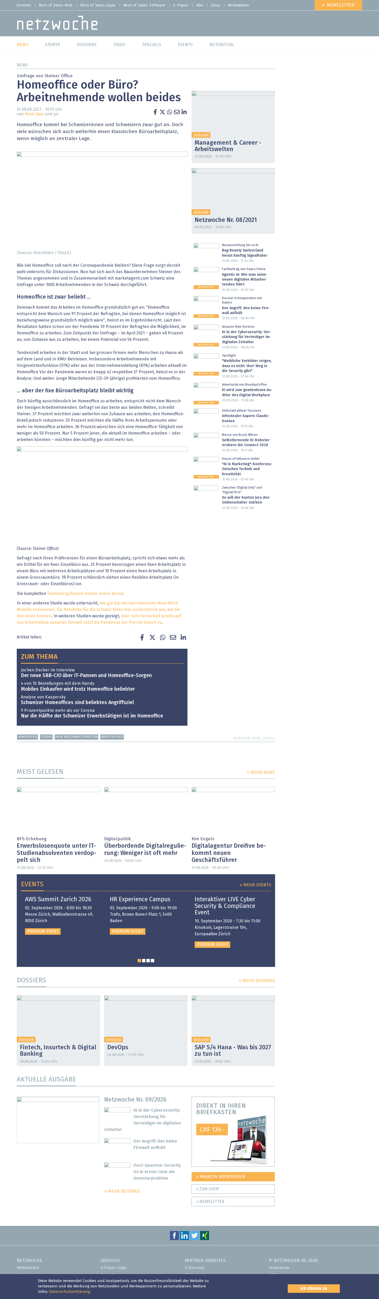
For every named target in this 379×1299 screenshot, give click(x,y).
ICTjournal (194, 1268)
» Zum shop (207, 1189)
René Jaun (34, 114)
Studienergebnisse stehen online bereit (85, 594)
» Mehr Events (255, 885)
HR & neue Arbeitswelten (76, 737)
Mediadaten (238, 5)
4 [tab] (152, 960)
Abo (199, 5)
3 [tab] (148, 960)
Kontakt (24, 5)
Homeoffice (27, 737)
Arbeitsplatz (112, 737)
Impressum (279, 1268)
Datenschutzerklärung (69, 1292)
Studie (46, 737)
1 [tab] (139, 960)
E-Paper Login (114, 1268)
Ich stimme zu (314, 1288)
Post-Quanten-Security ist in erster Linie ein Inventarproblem (157, 1172)
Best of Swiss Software (144, 5)
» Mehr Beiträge (122, 1191)
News (22, 65)
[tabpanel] (61, 915)
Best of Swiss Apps (98, 5)
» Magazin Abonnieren (221, 1177)
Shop (215, 5)
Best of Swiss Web (56, 5)
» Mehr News (261, 772)
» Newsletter (338, 5)
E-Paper (180, 5)
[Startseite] (57, 24)
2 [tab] (143, 960)
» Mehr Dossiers (257, 981)
